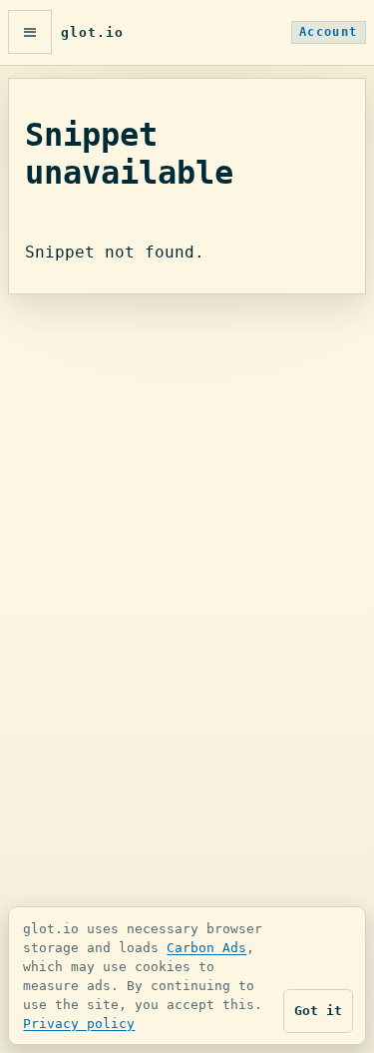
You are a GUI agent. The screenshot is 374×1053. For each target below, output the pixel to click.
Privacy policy (79, 1023)
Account (328, 32)
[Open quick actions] (30, 32)
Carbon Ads (206, 947)
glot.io (92, 32)
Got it (318, 1010)
